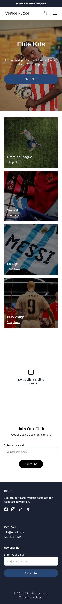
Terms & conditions (31, 597)
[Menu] (55, 13)
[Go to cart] (45, 13)
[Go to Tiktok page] (21, 509)
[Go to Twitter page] (28, 509)
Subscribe (31, 464)
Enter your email (14, 445)
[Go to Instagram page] (13, 509)
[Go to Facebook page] (6, 509)
